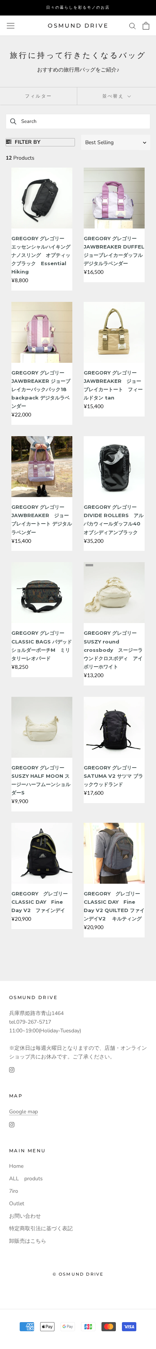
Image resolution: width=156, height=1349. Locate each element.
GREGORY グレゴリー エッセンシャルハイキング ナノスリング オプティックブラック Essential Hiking (43, 255)
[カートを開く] (146, 26)
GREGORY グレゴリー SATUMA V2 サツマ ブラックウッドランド (113, 776)
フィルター (38, 96)
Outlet (16, 1203)
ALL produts (26, 1178)
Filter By (27, 142)
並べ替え (114, 96)
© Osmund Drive (78, 1274)
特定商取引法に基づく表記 (41, 1228)
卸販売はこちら (27, 1241)
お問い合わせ (25, 1216)
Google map (23, 1111)
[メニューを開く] (10, 26)
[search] (78, 121)
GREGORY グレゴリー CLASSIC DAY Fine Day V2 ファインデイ (39, 902)
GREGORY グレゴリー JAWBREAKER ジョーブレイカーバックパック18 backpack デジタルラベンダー (41, 389)
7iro (13, 1191)
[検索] (132, 25)
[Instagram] (11, 1069)
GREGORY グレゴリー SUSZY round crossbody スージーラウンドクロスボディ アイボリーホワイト (113, 649)
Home (16, 1166)
